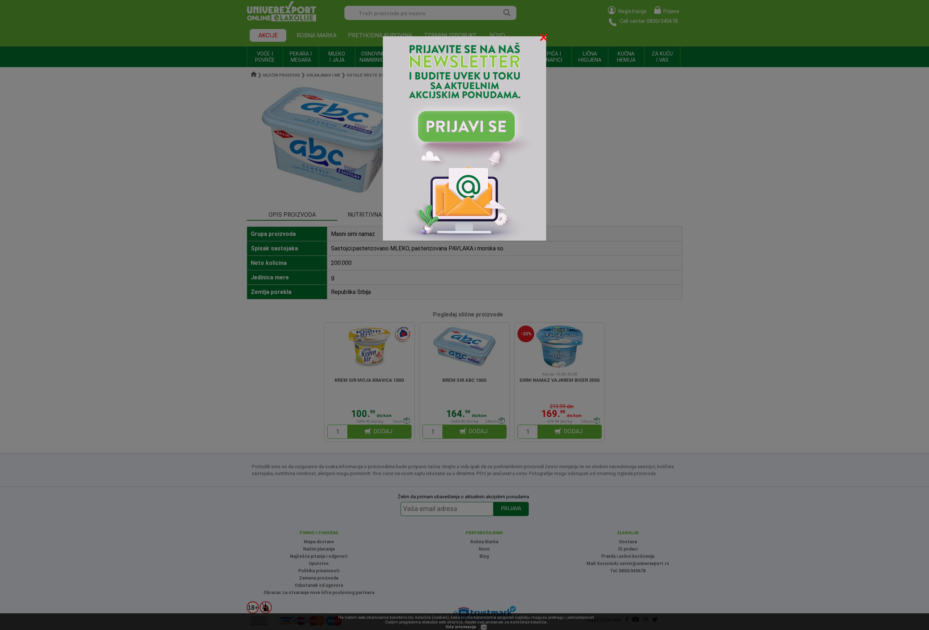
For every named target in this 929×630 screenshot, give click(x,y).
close (544, 39)
